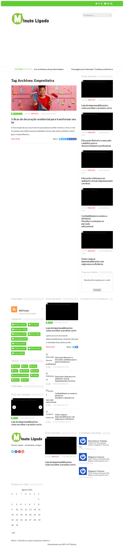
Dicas (33, 334)
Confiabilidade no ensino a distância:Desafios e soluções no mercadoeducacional (94, 221)
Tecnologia (18, 339)
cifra (25, 366)
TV (32, 324)
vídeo (34, 366)
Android (25, 371)
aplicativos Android (21, 375)
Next (40, 407)
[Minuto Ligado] (30, 23)
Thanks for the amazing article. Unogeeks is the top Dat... (94, 445)
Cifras (26, 380)
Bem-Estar (18, 329)
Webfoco (46, 541)
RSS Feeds (24, 310)
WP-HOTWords (69, 544)
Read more (15, 139)
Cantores (17, 348)
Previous (14, 407)
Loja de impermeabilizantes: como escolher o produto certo (96, 106)
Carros (16, 353)
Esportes (17, 344)
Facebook (73, 139)
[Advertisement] (62, 46)
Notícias (17, 324)
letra (15, 371)
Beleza (16, 380)
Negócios (17, 334)
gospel (35, 371)
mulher (35, 375)
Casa (15, 418)
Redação (35, 114)
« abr (13, 532)
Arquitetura (17, 114)
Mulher (33, 348)
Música (16, 366)
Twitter (63, 139)
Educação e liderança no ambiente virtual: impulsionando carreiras (97, 181)
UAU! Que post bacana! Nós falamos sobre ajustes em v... (99, 460)
